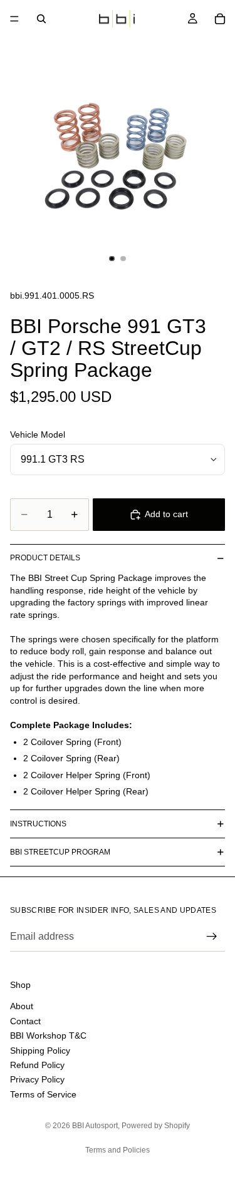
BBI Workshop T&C (48, 1035)
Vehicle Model (37, 434)
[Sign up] (212, 936)
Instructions (38, 824)
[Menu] (14, 18)
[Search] (41, 19)
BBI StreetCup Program (60, 852)
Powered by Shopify (156, 1125)
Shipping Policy (40, 1050)
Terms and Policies (117, 1150)
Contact (25, 1021)
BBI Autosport (95, 1125)
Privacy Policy (37, 1079)
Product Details (45, 557)
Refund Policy (37, 1065)
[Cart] (220, 19)
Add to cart (166, 514)
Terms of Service (43, 1094)
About (21, 1006)
